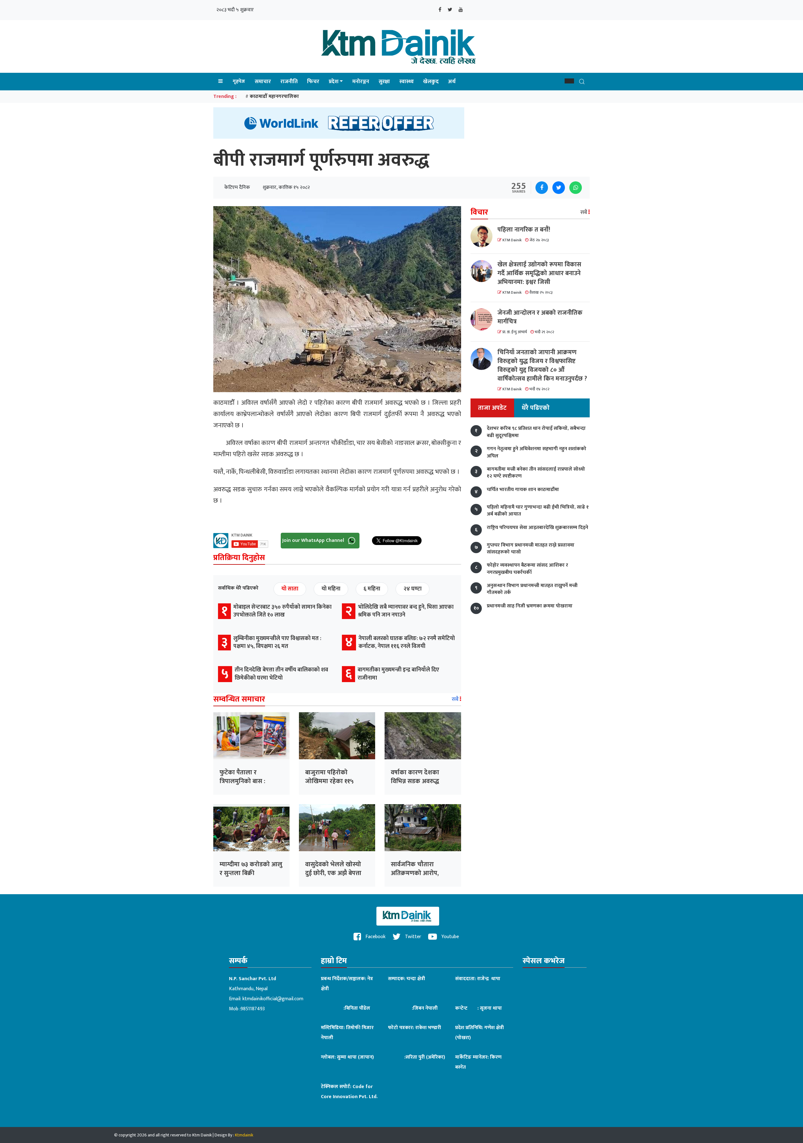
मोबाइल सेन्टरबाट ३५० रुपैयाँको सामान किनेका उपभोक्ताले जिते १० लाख (282, 611)
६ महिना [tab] (372, 589)
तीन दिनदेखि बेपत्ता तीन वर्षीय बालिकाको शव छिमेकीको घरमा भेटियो (281, 673)
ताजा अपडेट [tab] (492, 408)
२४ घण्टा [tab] (412, 589)
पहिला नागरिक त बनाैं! (523, 229)
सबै (456, 699)
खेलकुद (431, 81)
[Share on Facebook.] (541, 187)
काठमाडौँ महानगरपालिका (274, 96)
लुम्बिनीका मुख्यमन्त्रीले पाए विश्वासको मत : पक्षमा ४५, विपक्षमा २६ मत (277, 642)
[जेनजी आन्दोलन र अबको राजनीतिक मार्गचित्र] (484, 319)
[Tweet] (558, 187)
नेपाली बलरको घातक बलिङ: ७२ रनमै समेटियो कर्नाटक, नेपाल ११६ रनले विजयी (407, 642)
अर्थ (451, 81)
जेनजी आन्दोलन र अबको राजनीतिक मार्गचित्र (539, 317)
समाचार (263, 81)
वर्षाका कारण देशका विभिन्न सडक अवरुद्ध (415, 777)
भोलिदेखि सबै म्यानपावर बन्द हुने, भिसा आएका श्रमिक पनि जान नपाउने (406, 611)
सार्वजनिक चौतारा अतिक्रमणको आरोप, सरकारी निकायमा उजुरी (418, 873)
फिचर (313, 81)
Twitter (412, 936)
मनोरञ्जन (360, 81)
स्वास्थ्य (406, 81)
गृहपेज (239, 81)
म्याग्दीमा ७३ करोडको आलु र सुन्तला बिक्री (251, 869)
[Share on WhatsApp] (575, 187)
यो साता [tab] (289, 589)
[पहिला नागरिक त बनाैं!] (484, 236)
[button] (569, 80)
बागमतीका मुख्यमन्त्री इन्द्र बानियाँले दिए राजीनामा (398, 673)
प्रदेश (333, 81)
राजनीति (289, 81)
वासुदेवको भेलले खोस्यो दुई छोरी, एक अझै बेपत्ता (333, 869)
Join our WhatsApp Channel (313, 540)
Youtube (449, 936)
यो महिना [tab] (331, 589)
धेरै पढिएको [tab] (536, 408)
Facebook (375, 936)
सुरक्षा (384, 81)
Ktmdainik (244, 1135)
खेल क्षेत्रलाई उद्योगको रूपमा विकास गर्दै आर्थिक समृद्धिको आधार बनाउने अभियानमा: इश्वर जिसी (539, 273)
